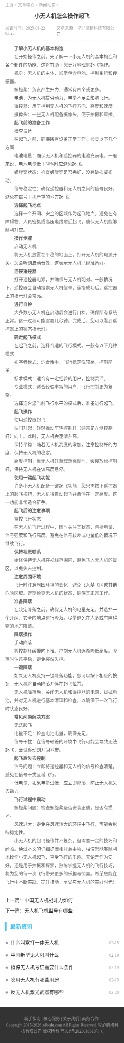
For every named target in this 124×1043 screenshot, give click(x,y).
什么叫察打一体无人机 (35, 942)
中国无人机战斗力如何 (48, 900)
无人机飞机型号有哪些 (48, 910)
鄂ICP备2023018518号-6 (81, 1031)
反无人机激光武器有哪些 (37, 992)
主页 (9, 5)
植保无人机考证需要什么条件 (42, 967)
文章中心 (26, 5)
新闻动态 (47, 5)
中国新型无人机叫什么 (35, 955)
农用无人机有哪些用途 (35, 979)
